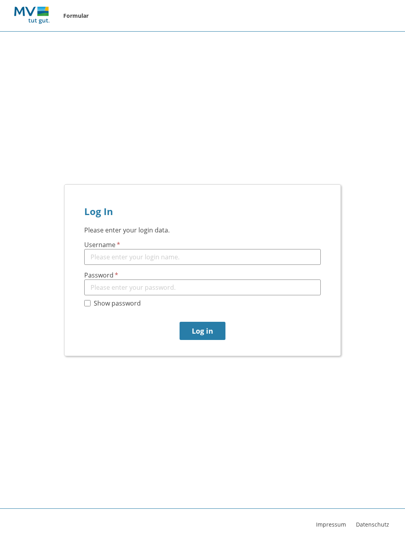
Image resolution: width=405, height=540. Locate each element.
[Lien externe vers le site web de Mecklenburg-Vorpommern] (31, 16)
